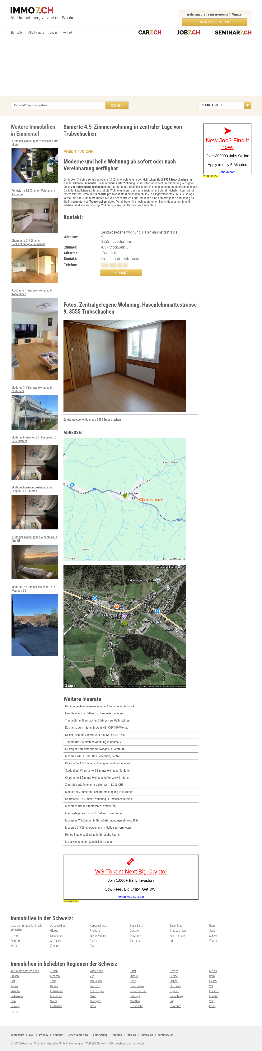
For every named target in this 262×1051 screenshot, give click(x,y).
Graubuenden (178, 930)
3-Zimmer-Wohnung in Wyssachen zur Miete (35, 142)
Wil (211, 986)
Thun (53, 981)
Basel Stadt (176, 925)
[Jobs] (188, 32)
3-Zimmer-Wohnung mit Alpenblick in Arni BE (34, 538)
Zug (92, 946)
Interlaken (96, 981)
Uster (133, 971)
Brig (172, 1001)
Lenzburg (95, 986)
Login (53, 32)
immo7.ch (147, 1035)
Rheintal (15, 991)
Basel (133, 981)
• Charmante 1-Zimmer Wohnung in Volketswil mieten (96, 777)
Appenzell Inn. (58, 925)
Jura (212, 930)
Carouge (135, 996)
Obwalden (136, 936)
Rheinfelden (137, 986)
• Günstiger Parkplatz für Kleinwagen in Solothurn (94, 749)
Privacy (43, 1035)
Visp (211, 1001)
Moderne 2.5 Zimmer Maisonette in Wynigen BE (33, 588)
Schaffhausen (178, 936)
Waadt (213, 941)
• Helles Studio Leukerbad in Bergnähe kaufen (91, 834)
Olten (212, 1006)
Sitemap (117, 1035)
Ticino (93, 941)
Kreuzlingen (97, 991)
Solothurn (16, 941)
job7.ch (131, 1035)
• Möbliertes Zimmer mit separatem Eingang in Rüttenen (98, 792)
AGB (31, 1035)
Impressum (17, 1035)
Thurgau (135, 941)
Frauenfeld (56, 991)
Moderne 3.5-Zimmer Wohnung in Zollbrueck (32, 389)
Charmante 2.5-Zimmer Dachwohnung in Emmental (28, 242)
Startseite (17, 32)
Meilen (213, 971)
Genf (93, 996)
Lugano (174, 991)
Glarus (54, 930)
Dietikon (55, 976)
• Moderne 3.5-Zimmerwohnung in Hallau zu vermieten (97, 827)
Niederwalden (98, 936)
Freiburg (95, 930)
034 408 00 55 (114, 264)
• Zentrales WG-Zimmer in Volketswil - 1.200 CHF (93, 785)
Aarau (14, 986)
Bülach (15, 976)
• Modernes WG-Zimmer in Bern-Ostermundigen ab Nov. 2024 (101, 820)
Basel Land (136, 925)
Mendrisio (56, 996)
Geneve (134, 930)
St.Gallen (55, 941)
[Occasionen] (149, 32)
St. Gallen (175, 986)
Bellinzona (17, 996)
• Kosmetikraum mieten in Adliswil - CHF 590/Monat (95, 727)
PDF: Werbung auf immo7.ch (126, 1043)
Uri (171, 941)
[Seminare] (233, 32)
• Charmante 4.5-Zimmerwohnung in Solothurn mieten (96, 763)
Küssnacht (136, 1006)
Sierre (53, 1001)
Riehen (174, 981)
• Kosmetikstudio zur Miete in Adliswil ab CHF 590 (94, 735)
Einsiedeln (56, 1006)
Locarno (214, 991)
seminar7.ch (165, 1035)
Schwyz (213, 936)
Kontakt (67, 32)
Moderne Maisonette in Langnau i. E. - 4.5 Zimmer (34, 439)
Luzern (15, 936)
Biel (13, 981)
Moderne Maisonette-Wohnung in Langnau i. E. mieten (32, 489)
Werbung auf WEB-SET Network (88, 1043)
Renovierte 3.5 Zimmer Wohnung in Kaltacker (33, 192)
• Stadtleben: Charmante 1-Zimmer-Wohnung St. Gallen (97, 770)
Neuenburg (56, 936)
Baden (54, 986)
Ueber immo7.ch (78, 1035)
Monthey (135, 1001)
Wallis (14, 946)
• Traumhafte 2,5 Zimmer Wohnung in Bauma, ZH (93, 742)
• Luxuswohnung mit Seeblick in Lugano (88, 842)
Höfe (93, 1006)
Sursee (174, 976)
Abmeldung (100, 1035)
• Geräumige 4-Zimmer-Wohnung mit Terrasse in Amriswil (98, 706)
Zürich (54, 971)
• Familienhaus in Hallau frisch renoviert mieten (93, 713)
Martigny (95, 1001)
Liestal (213, 981)
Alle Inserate (36, 32)
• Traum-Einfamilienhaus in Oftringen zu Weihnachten (96, 720)
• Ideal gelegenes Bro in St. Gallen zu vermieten (93, 813)
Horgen (174, 971)
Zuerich (54, 946)
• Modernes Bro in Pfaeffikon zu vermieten (89, 806)
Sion (13, 1001)
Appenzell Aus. (99, 925)
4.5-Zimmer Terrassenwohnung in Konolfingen (32, 292)
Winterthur (96, 971)
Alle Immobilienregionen (25, 971)
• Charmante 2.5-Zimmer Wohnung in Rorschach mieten (97, 799)
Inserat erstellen (214, 22)
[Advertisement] (131, 67)
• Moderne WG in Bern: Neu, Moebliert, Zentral (91, 756)
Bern (212, 925)
